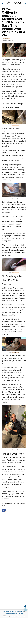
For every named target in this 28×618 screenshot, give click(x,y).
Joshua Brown (6, 38)
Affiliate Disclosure (11, 613)
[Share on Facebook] (4, 510)
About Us (6, 611)
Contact (20, 613)
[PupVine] (13, 3)
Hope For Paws (15, 125)
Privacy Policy (14, 611)
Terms (22, 611)
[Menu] (2, 3)
